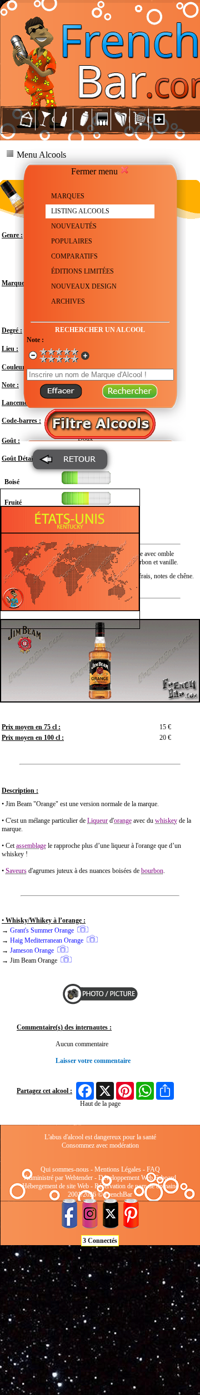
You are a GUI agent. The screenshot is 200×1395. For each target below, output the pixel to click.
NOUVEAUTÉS (74, 226)
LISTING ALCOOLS (80, 211)
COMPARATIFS (74, 256)
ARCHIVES (68, 301)
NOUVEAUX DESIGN (84, 286)
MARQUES (67, 196)
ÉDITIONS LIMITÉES (82, 271)
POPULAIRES (71, 241)
